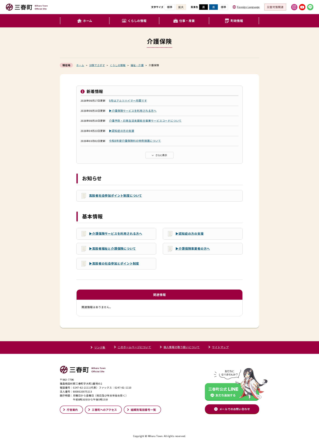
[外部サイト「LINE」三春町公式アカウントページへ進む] (310, 7)
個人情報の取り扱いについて (181, 347)
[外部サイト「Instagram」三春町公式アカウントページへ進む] (294, 7)
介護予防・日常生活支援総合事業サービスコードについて (145, 121)
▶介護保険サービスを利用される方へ (133, 111)
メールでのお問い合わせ (234, 409)
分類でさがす (97, 65)
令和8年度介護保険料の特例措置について (135, 141)
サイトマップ (220, 347)
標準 (223, 7)
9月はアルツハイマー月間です (128, 100)
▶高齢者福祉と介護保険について (112, 248)
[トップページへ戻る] (27, 9)
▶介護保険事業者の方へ (192, 248)
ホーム (87, 20)
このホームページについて (134, 347)
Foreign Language (248, 7)
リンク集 (99, 347)
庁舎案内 (72, 410)
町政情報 (237, 20)
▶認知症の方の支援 (121, 131)
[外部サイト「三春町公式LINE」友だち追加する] (232, 385)
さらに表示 (161, 155)
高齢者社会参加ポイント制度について (115, 195)
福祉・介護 (137, 65)
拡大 (181, 7)
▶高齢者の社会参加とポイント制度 (114, 263)
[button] (135, 20)
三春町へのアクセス (104, 410)
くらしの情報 (137, 20)
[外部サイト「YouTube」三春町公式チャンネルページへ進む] (302, 7)
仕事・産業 (187, 20)
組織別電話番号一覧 (143, 410)
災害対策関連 (275, 7)
